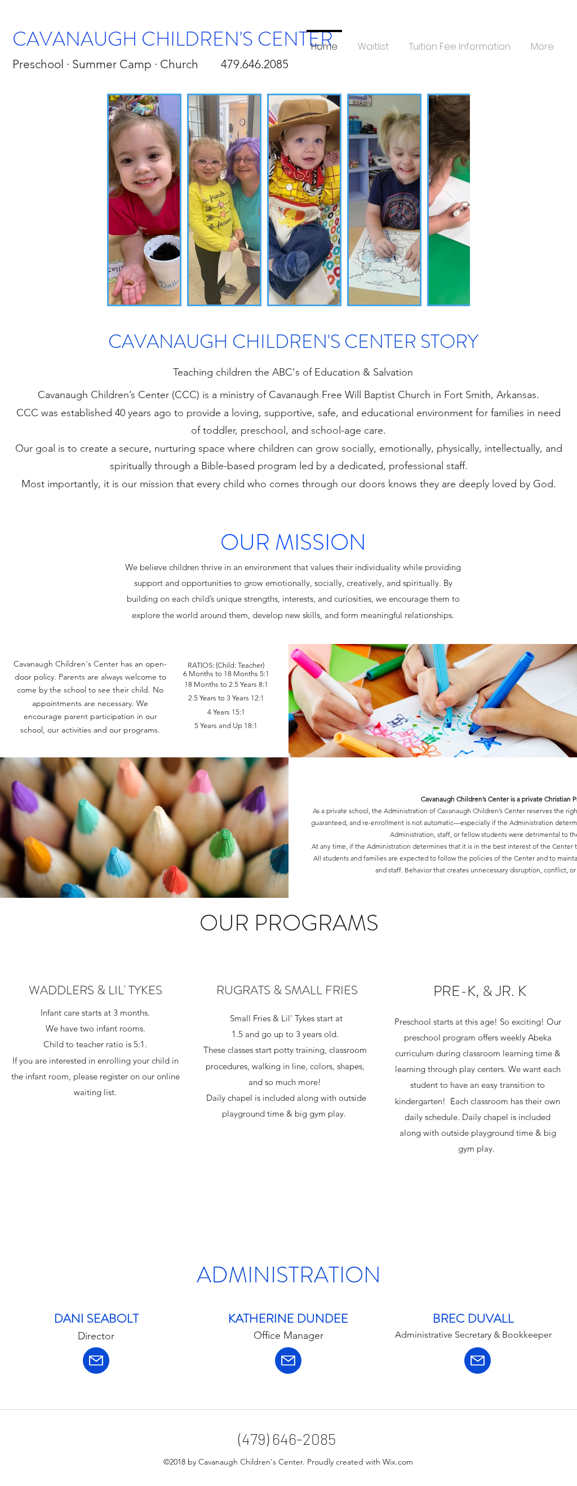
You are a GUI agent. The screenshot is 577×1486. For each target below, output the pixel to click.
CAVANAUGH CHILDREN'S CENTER (172, 39)
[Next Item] (450, 200)
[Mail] (96, 1360)
